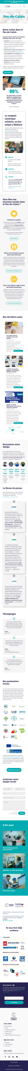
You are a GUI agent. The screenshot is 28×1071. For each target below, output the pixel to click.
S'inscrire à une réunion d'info (14, 303)
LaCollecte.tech (11, 48)
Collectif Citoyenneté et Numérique (12, 1035)
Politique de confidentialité (14, 1065)
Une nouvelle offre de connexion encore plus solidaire (12, 337)
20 (6, 431)
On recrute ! (7, 1042)
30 (10, 431)
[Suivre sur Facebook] (5, 1056)
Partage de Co (8, 1033)
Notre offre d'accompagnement (14, 271)
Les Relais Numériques (10, 1029)
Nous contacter (8, 72)
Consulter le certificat (8, 920)
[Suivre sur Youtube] (16, 1056)
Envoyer (22, 813)
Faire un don (7, 1046)
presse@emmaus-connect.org (10, 496)
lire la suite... (17, 350)
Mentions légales (14, 1062)
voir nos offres (18, 51)
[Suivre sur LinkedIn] (13, 1056)
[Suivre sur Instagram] (9, 1056)
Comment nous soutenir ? (14, 770)
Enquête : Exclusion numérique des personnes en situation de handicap (13, 406)
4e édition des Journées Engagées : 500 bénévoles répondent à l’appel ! (12, 370)
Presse (6, 1028)
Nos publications (8, 1026)
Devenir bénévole (8, 1044)
